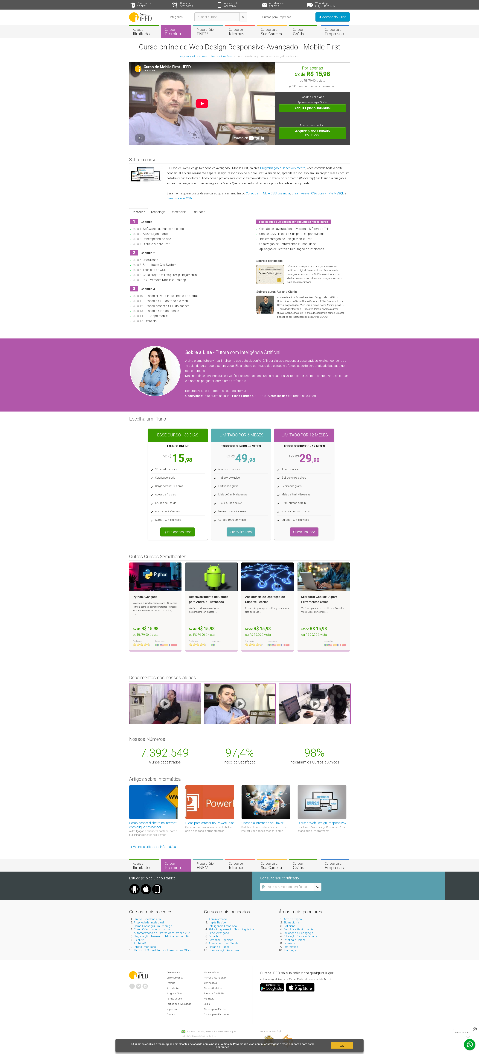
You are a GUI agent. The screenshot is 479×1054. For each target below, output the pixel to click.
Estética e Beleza (294, 940)
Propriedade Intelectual (149, 922)
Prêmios (171, 983)
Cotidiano (289, 926)
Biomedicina (291, 922)
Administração (218, 919)
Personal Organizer (221, 940)
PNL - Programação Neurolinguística (231, 929)
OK (342, 1045)
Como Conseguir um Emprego (153, 926)
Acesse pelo (231, 4)
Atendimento (186, 4)
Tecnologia (158, 212)
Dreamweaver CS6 (179, 198)
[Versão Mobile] (157, 885)
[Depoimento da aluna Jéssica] (315, 703)
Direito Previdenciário (147, 919)
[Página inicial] (140, 16)
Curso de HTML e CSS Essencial (268, 193)
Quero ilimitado (241, 532)
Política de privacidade (179, 1003)
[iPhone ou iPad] (146, 885)
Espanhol (214, 936)
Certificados (210, 983)
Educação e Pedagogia (298, 933)
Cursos (173, 32)
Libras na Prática (219, 947)
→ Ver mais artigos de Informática (152, 847)
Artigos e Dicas (175, 993)
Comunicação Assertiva (224, 950)
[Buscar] (243, 16)
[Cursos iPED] (138, 975)
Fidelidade (198, 212)
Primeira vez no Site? (215, 977)
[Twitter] (139, 984)
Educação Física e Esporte (300, 936)
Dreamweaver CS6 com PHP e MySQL (318, 193)
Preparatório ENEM (214, 993)
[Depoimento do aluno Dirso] (240, 703)
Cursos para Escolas (215, 1009)
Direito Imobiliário (145, 947)
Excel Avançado (219, 933)
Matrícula (209, 998)
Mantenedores (211, 972)
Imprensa (172, 1009)
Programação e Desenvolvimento (283, 168)
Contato (171, 1014)
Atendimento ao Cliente (224, 943)
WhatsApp (325, 4)
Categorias (176, 17)
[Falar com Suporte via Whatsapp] (475, 1029)
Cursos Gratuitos (213, 988)
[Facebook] (132, 984)
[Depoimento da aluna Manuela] (165, 703)
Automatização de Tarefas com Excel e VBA (162, 933)
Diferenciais (179, 212)
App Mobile (173, 988)
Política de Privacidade (233, 1044)
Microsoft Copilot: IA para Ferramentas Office (163, 950)
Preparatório (205, 32)
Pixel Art (139, 940)
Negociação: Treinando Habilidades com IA (161, 936)
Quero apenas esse (178, 532)
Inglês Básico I (218, 922)
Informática (290, 947)
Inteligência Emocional (223, 926)
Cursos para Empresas (276, 17)
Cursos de (236, 32)
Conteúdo (138, 212)
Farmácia (289, 943)
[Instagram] (145, 984)
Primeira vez (144, 4)
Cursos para (271, 32)
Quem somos (173, 972)
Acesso (141, 32)
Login (207, 1003)
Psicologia (290, 950)
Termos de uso (174, 998)
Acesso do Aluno (334, 17)
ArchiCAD (140, 943)
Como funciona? (175, 977)
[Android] (134, 885)
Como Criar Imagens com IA (152, 929)
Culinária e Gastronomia (298, 929)
